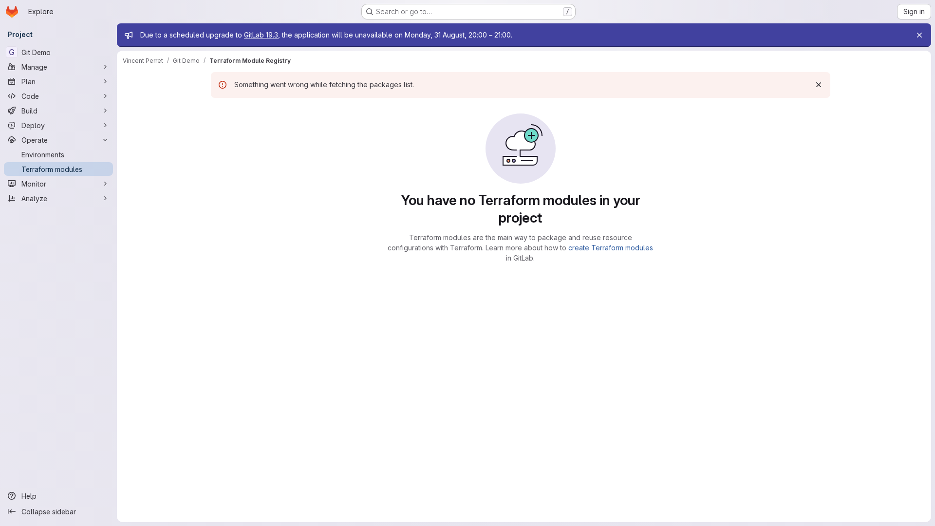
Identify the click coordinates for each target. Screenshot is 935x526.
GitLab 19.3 (261, 35)
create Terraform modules (610, 248)
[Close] (919, 35)
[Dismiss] (818, 85)
